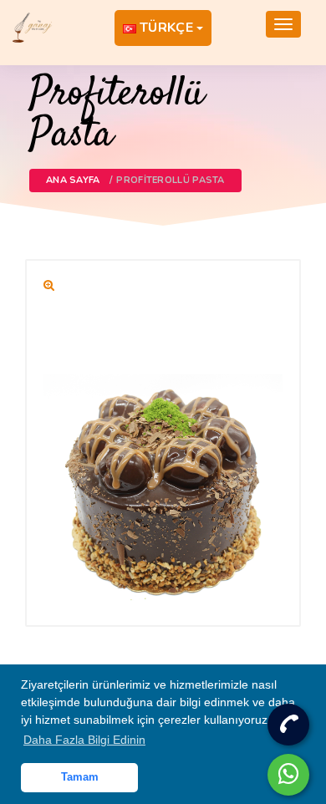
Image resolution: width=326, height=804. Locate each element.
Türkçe (166, 27)
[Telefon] (288, 724)
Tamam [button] (80, 777)
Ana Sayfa (73, 180)
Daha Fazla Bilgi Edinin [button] (84, 739)
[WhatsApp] (288, 775)
